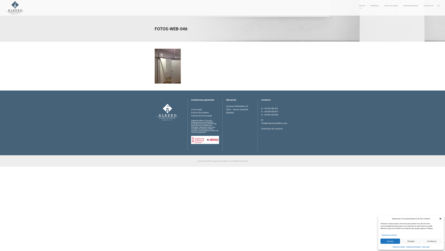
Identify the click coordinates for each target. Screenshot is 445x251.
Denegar (411, 241)
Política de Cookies (399, 247)
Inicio (362, 6)
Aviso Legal (425, 247)
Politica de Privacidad (413, 247)
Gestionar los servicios (389, 235)
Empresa (374, 6)
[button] (440, 219)
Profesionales (410, 6)
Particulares (391, 6)
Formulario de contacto (272, 128)
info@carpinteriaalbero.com (274, 123)
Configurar (432, 241)
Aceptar (390, 241)
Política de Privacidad (201, 115)
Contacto (429, 6)
